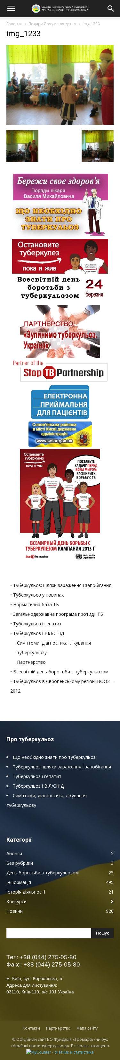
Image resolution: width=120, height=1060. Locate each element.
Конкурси (16, 901)
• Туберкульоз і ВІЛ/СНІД (37, 633)
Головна (14, 24)
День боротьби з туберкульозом (42, 873)
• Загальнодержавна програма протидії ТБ (56, 614)
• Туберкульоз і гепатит (36, 624)
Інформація (18, 882)
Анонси (14, 853)
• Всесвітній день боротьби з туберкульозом (59, 672)
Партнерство (31, 662)
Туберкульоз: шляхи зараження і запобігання (62, 767)
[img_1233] (60, 123)
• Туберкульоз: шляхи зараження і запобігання (60, 585)
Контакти (31, 1028)
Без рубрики (19, 863)
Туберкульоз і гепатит (37, 776)
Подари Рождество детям (52, 24)
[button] (111, 8)
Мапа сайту (87, 1028)
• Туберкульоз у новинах (37, 595)
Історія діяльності (25, 892)
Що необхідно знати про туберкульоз (54, 757)
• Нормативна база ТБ (34, 604)
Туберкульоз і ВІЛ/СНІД (38, 786)
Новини (14, 911)
